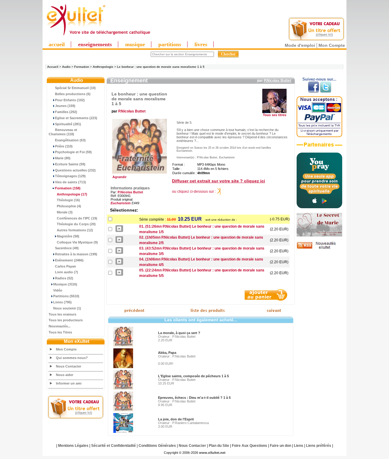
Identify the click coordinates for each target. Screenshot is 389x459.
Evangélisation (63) (70, 140)
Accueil (52, 66)
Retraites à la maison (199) (76, 254)
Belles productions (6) (73, 94)
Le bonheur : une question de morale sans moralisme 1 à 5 (161, 66)
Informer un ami (68, 383)
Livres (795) (62, 302)
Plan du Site (219, 445)
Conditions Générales (157, 445)
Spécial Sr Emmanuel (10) (75, 88)
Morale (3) (65, 212)
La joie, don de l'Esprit (176, 419)
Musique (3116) (65, 284)
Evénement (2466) (69, 260)
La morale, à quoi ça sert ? (179, 333)
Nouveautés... (60, 326)
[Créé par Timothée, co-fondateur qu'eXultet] (319, 207)
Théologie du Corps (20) (76, 224)
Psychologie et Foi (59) (73, 152)
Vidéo (57, 290)
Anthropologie (103, 66)
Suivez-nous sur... (319, 79)
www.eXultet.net (212, 452)
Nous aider (64, 375)
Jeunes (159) (65, 106)
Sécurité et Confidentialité (113, 445)
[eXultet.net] (98, 35)
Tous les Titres (60, 332)
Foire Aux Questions (249, 445)
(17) (72, 194)
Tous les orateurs (62, 314)
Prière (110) (64, 146)
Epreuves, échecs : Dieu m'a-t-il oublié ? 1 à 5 (194, 397)
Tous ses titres (274, 115)
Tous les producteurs (66, 320)
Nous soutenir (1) (67, 308)
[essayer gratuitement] (316, 40)
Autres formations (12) (75, 230)
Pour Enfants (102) (70, 100)
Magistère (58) (68, 236)
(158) (68, 188)
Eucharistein (121, 203)
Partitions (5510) (66, 296)
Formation (81, 66)
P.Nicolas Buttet (277, 80)
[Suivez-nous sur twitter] (325, 91)
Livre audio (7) (66, 272)
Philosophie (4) (69, 206)
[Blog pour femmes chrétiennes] (319, 235)
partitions (169, 44)
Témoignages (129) (70, 176)
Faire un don (280, 445)
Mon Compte (331, 45)
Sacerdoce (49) (67, 248)
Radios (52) (64, 278)
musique (135, 44)
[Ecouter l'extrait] (319, 147)
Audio (66, 66)
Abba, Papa (167, 352)
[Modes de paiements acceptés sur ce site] (319, 136)
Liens (298, 445)
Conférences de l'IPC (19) (77, 218)
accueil (57, 44)
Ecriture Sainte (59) (70, 164)
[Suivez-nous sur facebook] (313, 91)
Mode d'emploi (300, 45)
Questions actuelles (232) (75, 170)
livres (200, 44)
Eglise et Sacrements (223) (76, 118)
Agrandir (118, 177)
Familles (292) (66, 112)
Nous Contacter (68, 366)
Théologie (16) (68, 200)
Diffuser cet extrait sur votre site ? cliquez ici (218, 180)
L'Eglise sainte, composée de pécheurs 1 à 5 (193, 376)
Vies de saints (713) (70, 182)
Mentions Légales (73, 445)
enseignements (95, 44)
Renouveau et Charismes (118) (63, 132)
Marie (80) (63, 158)
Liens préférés (318, 445)
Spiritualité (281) (68, 124)
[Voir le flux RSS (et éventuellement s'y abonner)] (319, 249)
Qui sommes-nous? (72, 358)
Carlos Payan (65, 266)
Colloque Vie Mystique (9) (77, 242)
